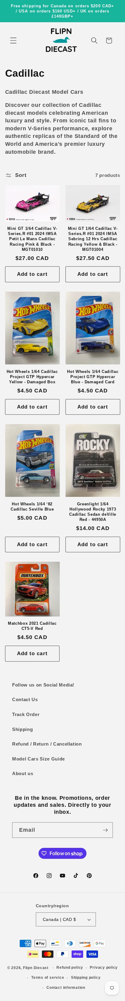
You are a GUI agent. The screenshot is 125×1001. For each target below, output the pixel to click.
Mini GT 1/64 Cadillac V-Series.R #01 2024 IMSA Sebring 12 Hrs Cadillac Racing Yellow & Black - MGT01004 (93, 239)
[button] (13, 40)
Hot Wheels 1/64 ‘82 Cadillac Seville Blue (32, 506)
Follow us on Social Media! (43, 684)
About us (22, 773)
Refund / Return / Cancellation (47, 743)
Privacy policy (104, 967)
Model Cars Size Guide (38, 758)
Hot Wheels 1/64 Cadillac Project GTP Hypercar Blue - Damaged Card (92, 376)
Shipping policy (86, 977)
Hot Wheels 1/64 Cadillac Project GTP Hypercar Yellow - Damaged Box (32, 376)
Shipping (22, 729)
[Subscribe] (105, 830)
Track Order (25, 714)
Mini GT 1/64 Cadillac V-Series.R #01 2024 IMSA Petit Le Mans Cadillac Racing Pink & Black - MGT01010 (32, 239)
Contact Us (25, 699)
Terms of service (47, 977)
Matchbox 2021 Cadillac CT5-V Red (32, 626)
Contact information (65, 987)
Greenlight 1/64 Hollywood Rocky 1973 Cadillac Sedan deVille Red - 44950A (92, 512)
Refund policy (69, 967)
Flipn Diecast (36, 968)
